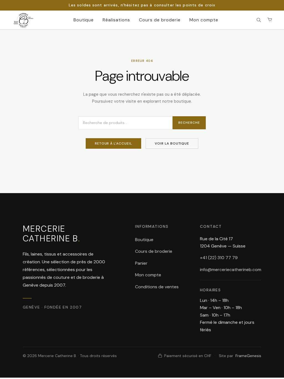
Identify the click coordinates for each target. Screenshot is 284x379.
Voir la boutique (172, 143)
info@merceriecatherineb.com (230, 269)
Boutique (83, 20)
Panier (141, 263)
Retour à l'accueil (113, 143)
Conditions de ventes (157, 287)
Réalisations (116, 20)
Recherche (189, 122)
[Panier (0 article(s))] (270, 20)
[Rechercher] (259, 20)
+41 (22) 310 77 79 (219, 258)
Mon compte (203, 20)
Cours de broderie (160, 20)
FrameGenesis (248, 356)
